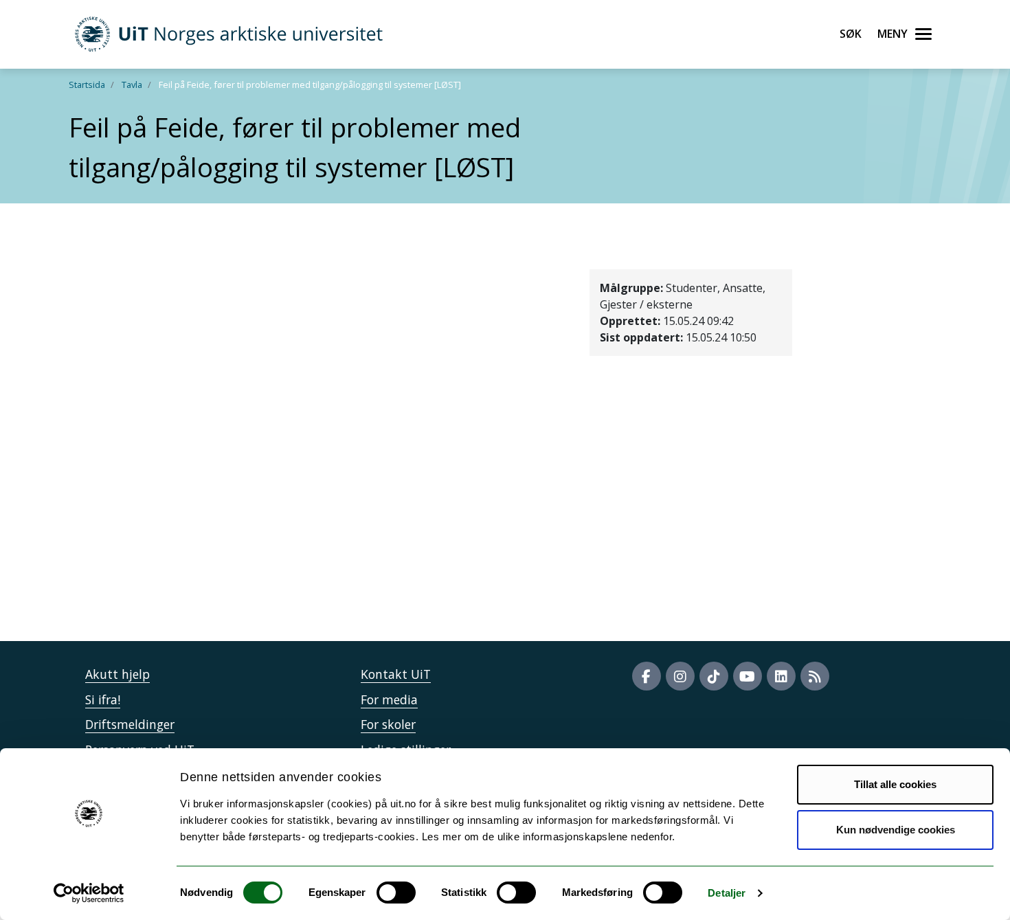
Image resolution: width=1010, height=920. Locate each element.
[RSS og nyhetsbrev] (814, 676)
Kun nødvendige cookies (895, 829)
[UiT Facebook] (646, 676)
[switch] (396, 893)
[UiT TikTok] (713, 676)
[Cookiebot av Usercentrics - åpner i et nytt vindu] (89, 893)
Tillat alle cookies (895, 784)
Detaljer (726, 893)
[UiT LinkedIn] (781, 676)
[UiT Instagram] (680, 676)
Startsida (87, 84)
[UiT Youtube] (747, 676)
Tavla (132, 84)
